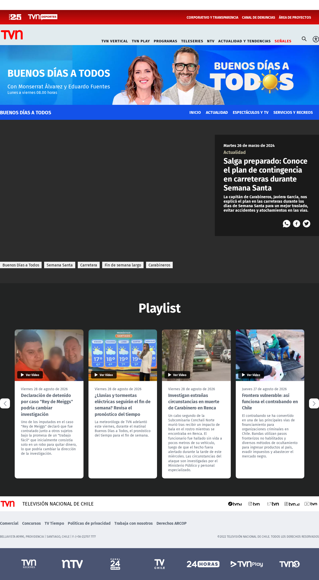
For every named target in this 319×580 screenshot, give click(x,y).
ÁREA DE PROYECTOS (295, 17)
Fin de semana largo (123, 265)
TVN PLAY (141, 40)
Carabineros (159, 265)
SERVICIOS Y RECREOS (293, 112)
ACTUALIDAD (217, 112)
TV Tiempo (54, 523)
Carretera (88, 265)
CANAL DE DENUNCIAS (258, 17)
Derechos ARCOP (172, 523)
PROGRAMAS (165, 40)
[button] (314, 403)
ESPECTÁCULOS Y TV (250, 112)
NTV (211, 40)
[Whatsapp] (286, 223)
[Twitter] (306, 223)
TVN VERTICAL (114, 40)
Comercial (9, 523)
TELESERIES (192, 40)
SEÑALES (283, 40)
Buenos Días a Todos (20, 265)
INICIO (195, 112)
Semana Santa (60, 265)
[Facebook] (296, 223)
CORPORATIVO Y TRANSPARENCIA (212, 17)
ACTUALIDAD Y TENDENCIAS (244, 40)
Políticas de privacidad (89, 523)
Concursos (31, 523)
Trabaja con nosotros (133, 523)
